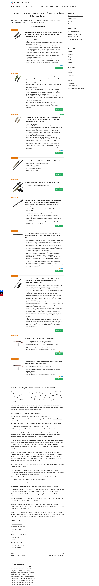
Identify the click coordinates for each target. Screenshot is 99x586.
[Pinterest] (1, 295)
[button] (47, 6)
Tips (70, 70)
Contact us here (21, 516)
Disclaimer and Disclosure (75, 16)
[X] (1, 293)
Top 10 (37, 6)
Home (12, 6)
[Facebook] (1, 291)
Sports (70, 73)
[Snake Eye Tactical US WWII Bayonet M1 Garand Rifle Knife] (18, 165)
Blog (23, 6)
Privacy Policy (72, 18)
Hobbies (71, 75)
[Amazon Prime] (61, 65)
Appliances (71, 67)
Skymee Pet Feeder (73, 31)
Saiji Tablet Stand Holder (75, 39)
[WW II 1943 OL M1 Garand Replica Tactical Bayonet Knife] (18, 186)
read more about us (39, 516)
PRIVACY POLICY (73, 86)
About (70, 21)
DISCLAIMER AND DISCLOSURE (69, 6)
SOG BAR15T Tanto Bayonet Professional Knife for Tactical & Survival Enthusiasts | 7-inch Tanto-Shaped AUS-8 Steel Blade (43, 236)
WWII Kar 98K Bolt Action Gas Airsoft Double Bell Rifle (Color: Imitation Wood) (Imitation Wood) (43, 362)
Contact (70, 24)
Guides (33, 6)
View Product (59, 68)
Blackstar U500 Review (74, 34)
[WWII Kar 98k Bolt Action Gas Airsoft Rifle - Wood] (18, 342)
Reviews (18, 6)
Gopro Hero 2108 (73, 37)
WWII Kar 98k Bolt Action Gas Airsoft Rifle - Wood (40, 338)
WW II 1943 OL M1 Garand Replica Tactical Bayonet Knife (42, 182)
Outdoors (71, 78)
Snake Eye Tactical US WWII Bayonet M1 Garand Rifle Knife (42, 161)
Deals (27, 6)
